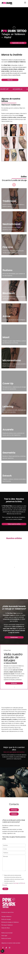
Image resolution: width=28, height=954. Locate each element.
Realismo (7, 270)
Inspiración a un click (18, 43)
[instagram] (9, 947)
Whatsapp (14, 810)
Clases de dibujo (5, 927)
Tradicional (9, 201)
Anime (6, 316)
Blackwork (9, 293)
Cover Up (8, 383)
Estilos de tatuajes (6, 919)
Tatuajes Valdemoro (6, 916)
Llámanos (14, 814)
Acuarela (8, 429)
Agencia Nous (10, 912)
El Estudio (14, 683)
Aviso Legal (15, 883)
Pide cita (9, 80)
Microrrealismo (12, 360)
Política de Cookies (6, 938)
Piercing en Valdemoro (7, 925)
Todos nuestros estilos (14, 524)
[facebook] (2, 947)
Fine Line (8, 247)
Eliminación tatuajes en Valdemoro (10, 922)
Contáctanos (14, 637)
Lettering (8, 406)
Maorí (6, 337)
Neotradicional (11, 224)
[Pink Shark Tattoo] (7, 4)
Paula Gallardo (13, 586)
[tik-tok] (6, 947)
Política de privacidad (6, 932)
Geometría (9, 452)
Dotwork (7, 475)
